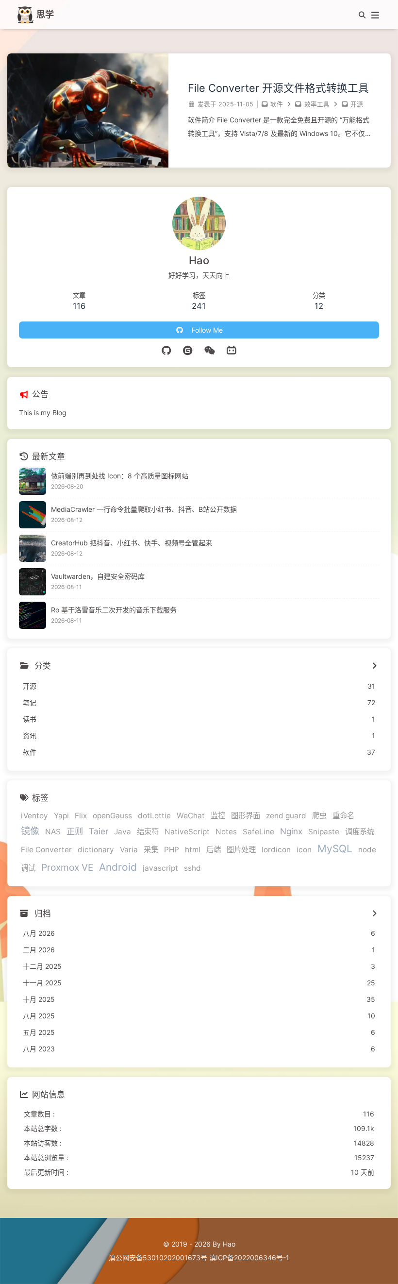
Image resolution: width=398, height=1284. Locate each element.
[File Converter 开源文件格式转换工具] (87, 165)
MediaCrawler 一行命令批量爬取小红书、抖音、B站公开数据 (144, 509)
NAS (53, 831)
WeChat (191, 815)
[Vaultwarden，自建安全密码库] (32, 581)
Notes (226, 831)
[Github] (167, 350)
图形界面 (245, 815)
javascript (160, 868)
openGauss (112, 815)
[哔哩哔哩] (232, 350)
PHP (171, 849)
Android (118, 867)
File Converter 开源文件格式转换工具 (278, 88)
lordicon (276, 849)
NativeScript (187, 831)
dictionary (96, 849)
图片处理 (241, 849)
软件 (276, 104)
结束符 (148, 831)
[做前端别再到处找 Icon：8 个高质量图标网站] (32, 481)
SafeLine (258, 831)
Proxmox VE (67, 867)
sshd (192, 868)
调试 (28, 868)
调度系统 (359, 831)
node (367, 849)
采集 (151, 849)
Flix (81, 815)
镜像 (30, 831)
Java (122, 831)
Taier (98, 831)
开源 (356, 104)
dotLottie (154, 815)
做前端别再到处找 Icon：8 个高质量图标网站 (119, 476)
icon (304, 849)
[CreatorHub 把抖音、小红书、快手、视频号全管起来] (32, 548)
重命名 (343, 815)
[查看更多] (374, 666)
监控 (218, 815)
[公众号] (210, 350)
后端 (213, 849)
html (192, 849)
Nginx (291, 831)
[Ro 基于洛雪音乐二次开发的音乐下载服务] (32, 615)
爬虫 (319, 815)
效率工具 (317, 104)
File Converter (46, 849)
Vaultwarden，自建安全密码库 (98, 576)
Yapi (61, 815)
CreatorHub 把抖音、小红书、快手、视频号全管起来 (131, 543)
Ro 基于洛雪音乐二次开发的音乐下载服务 (114, 610)
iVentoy (34, 815)
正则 (74, 831)
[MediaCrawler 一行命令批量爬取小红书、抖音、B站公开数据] (32, 514)
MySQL (334, 849)
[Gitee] (188, 350)
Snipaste (323, 831)
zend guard (286, 815)
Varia (129, 849)
